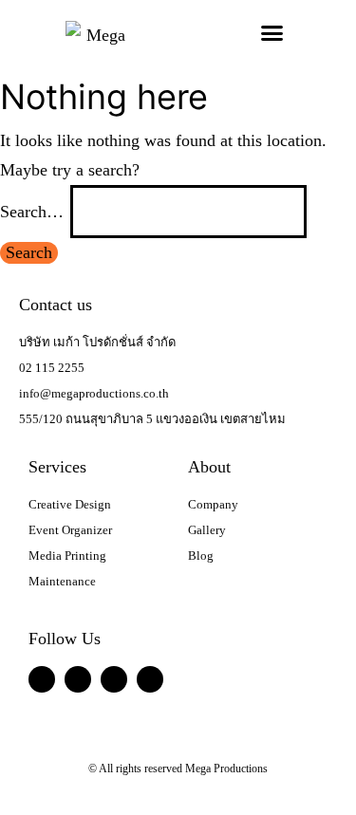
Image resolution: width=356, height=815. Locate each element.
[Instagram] (114, 679)
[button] (271, 33)
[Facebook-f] (41, 679)
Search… (32, 211)
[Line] (78, 679)
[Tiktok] (150, 679)
